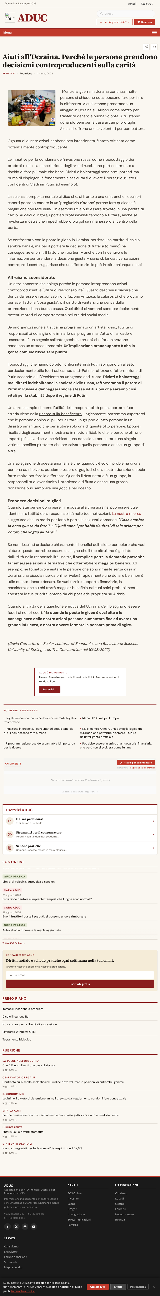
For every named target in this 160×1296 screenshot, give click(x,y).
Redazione (26, 73)
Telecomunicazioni (79, 1219)
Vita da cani (11, 1110)
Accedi (132, 3)
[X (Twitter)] (16, 1226)
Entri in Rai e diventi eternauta (23, 1132)
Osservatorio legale (18, 1077)
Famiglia (73, 1225)
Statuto (120, 1204)
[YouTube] (33, 1226)
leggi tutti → (9, 1070)
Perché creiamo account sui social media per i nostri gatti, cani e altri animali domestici (60, 1115)
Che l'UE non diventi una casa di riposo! (28, 1065)
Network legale (124, 1214)
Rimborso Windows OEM (19, 1032)
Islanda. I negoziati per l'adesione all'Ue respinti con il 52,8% (42, 1148)
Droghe (72, 1209)
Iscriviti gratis (80, 984)
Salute (71, 1204)
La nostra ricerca (126, 513)
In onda (120, 1219)
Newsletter (11, 1251)
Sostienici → (49, 689)
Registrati (147, 3)
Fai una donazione (15, 1257)
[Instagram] (25, 1226)
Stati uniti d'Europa (17, 1144)
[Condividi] (146, 47)
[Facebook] (7, 1226)
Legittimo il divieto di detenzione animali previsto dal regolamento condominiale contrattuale (64, 1098)
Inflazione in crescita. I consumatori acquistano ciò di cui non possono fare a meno (38, 731)
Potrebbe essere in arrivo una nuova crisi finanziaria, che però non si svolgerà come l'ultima (116, 746)
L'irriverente (12, 1127)
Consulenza (11, 1246)
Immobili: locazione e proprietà (22, 1009)
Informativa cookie (23, 1291)
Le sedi (119, 1198)
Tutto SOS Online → (13, 943)
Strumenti (10, 1262)
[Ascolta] (154, 47)
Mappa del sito (13, 1267)
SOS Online (13, 862)
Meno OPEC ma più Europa (100, 718)
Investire (73, 1198)
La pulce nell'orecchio (20, 1061)
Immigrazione (76, 1214)
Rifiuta (118, 1286)
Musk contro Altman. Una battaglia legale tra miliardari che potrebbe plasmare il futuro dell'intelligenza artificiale (111, 733)
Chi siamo (121, 1193)
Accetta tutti (97, 1286)
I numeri (120, 1209)
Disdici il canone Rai (15, 1016)
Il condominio (13, 1094)
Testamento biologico (16, 1039)
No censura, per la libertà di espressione (29, 1024)
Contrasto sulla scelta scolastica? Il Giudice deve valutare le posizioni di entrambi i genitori (63, 1082)
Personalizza (138, 1286)
